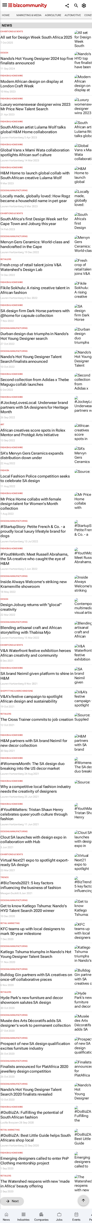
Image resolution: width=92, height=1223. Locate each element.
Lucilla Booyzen (9, 1122)
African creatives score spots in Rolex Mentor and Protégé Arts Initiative (32, 432)
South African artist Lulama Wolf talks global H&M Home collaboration (33, 129)
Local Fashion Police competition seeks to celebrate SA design (35, 478)
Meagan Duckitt (9, 893)
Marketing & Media (29, 15)
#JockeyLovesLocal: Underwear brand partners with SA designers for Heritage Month (34, 407)
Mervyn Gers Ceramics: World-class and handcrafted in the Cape (35, 244)
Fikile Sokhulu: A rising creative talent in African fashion (35, 290)
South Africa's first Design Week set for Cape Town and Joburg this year (34, 221)
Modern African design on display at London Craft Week (31, 83)
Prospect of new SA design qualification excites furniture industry (35, 1046)
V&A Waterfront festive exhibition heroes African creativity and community (35, 653)
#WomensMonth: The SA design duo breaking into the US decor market (32, 766)
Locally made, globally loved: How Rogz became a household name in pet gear (35, 198)
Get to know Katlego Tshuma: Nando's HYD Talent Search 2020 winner (33, 908)
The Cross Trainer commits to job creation (36, 719)
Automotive (73, 15)
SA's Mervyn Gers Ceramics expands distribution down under (31, 455)
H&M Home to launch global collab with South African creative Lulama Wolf (35, 175)
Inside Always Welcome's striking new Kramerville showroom (33, 584)
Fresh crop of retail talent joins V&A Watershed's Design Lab (30, 267)
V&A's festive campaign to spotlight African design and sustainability (31, 698)
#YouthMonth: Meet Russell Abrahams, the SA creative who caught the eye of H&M (34, 559)
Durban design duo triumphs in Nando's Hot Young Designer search (34, 336)
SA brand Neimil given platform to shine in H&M (36, 675)
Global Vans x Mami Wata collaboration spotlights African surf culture (34, 152)
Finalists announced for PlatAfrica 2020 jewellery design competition (34, 1068)
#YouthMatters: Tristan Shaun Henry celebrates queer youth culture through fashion (33, 814)
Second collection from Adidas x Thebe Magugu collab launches (34, 382)
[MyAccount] (84, 5)
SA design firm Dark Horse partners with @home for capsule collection (35, 313)
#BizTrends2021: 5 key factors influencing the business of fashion (30, 885)
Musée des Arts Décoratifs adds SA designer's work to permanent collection (35, 1023)
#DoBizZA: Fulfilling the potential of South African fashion (31, 1114)
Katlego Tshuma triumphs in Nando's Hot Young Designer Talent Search (35, 954)
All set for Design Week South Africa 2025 (36, 37)
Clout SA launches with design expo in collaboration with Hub (33, 839)
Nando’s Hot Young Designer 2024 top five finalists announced (36, 60)
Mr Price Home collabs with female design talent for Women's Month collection (30, 504)
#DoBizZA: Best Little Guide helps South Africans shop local (35, 1137)
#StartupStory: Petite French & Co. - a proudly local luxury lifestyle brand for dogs (33, 531)
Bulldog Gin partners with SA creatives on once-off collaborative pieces (36, 977)
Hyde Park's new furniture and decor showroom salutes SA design (31, 1000)
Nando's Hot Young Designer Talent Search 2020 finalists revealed (31, 1091)
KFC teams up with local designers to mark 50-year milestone (32, 931)
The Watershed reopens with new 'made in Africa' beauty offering (35, 1183)
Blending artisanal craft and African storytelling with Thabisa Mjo (30, 630)
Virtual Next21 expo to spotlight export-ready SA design (34, 862)
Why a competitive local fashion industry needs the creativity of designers (35, 789)
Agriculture (53, 15)
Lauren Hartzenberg (12, 137)
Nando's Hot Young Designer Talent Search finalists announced (31, 359)
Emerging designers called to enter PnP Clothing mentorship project (34, 1160)
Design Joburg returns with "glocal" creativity (31, 607)
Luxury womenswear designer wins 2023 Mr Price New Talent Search (35, 106)
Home (6, 15)
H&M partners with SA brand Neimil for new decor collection (33, 743)
